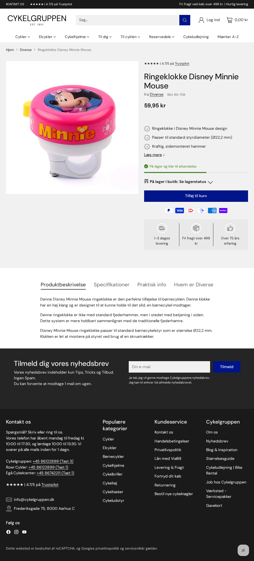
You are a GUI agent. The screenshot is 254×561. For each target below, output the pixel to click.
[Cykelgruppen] (37, 20)
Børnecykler (113, 456)
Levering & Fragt (169, 467)
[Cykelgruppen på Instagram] (16, 533)
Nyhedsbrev (217, 441)
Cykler (108, 439)
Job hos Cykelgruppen (226, 482)
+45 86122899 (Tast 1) (48, 467)
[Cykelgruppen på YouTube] (24, 533)
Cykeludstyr (113, 500)
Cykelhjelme (113, 465)
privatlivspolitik (107, 548)
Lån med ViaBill (168, 458)
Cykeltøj (110, 483)
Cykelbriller (113, 474)
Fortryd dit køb (168, 476)
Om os (212, 432)
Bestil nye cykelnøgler (174, 493)
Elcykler (110, 447)
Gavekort (214, 505)
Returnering (165, 485)
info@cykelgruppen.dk (34, 499)
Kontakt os (164, 432)
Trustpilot (182, 63)
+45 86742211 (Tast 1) (55, 473)
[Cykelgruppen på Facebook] (8, 533)
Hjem (10, 49)
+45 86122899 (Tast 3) (53, 461)
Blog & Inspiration (221, 449)
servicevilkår (135, 548)
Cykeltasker (113, 491)
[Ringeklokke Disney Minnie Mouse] (72, 127)
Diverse (26, 49)
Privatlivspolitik (168, 449)
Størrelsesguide (220, 458)
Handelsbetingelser (172, 441)
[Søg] (184, 20)
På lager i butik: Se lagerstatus (178, 181)
